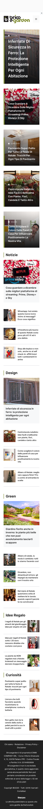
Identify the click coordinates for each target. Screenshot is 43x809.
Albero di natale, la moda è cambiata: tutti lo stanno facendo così (28, 558)
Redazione (19, 744)
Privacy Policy (31, 744)
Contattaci (21, 791)
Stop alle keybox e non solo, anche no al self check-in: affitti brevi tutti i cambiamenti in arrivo (28, 354)
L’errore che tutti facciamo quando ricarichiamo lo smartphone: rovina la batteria (15, 704)
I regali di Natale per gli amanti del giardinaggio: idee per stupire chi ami (16, 624)
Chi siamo (9, 744)
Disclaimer (21, 747)
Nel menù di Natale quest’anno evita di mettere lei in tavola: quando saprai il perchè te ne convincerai (28, 596)
